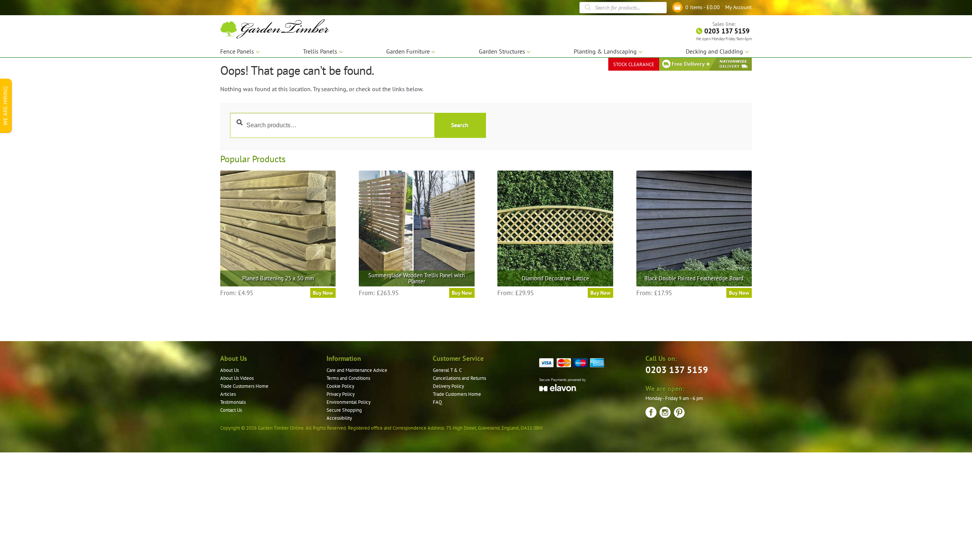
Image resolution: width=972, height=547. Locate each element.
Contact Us (231, 410)
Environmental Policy (349, 402)
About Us (229, 370)
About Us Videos (237, 378)
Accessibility (339, 418)
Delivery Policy (448, 386)
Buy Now (323, 292)
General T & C (447, 370)
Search (460, 125)
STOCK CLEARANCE (633, 64)
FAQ (437, 402)
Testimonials (233, 402)
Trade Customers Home (244, 386)
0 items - (702, 7)
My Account (738, 7)
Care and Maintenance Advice (357, 370)
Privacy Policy (341, 394)
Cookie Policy (340, 386)
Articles (228, 394)
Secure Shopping (344, 410)
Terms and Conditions (348, 378)
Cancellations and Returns (459, 378)
